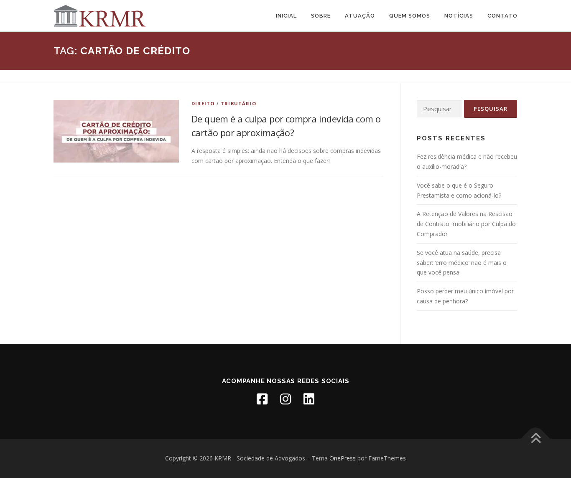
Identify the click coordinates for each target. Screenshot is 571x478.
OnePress (342, 458)
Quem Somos (409, 16)
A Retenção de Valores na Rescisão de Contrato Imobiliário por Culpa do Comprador (466, 224)
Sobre (321, 16)
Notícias (458, 16)
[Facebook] (262, 399)
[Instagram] (285, 399)
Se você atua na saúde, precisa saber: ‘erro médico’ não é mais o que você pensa (462, 263)
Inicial (286, 16)
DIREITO (202, 103)
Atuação (360, 16)
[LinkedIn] (309, 399)
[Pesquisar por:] (439, 109)
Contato (502, 16)
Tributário (238, 103)
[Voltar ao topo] (536, 439)
